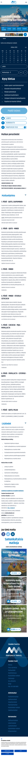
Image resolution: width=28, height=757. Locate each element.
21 (17, 58)
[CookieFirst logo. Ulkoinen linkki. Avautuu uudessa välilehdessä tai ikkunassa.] (1, 739)
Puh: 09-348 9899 (13, 686)
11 (6, 57)
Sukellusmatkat (12, 710)
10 (2, 57)
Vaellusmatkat (12, 699)
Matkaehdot (11, 670)
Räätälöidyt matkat (14, 675)
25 (6, 60)
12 (10, 57)
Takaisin (3, 38)
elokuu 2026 (14, 47)
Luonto (14, 29)
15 (21, 57)
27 (2, 53)
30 (14, 53)
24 (2, 60)
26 (10, 60)
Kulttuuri (19, 29)
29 (10, 53)
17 (2, 58)
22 (21, 58)
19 (10, 58)
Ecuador (9, 29)
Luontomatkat (12, 726)
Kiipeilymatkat (12, 702)
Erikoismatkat (12, 731)
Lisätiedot (6, 423)
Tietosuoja (11, 678)
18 (6, 58)
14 (17, 57)
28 (6, 53)
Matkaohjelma (8, 195)
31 (17, 53)
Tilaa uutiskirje (12, 667)
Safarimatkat (12, 723)
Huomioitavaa (12, 673)
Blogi (9, 684)
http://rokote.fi (11, 508)
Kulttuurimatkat (13, 720)
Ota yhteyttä (12, 681)
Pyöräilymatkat (12, 705)
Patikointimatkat (13, 696)
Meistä (10, 665)
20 (14, 58)
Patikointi (25, 29)
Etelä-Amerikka (4, 29)
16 (25, 57)
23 (25, 58)
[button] (26, 3)
